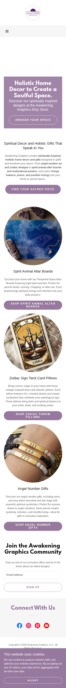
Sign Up (33, 587)
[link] (33, 13)
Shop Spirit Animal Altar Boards (33, 305)
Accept (32, 680)
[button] (7, 31)
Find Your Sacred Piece (33, 189)
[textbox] (33, 575)
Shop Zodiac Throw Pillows (33, 415)
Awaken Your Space (33, 120)
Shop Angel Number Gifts (33, 526)
